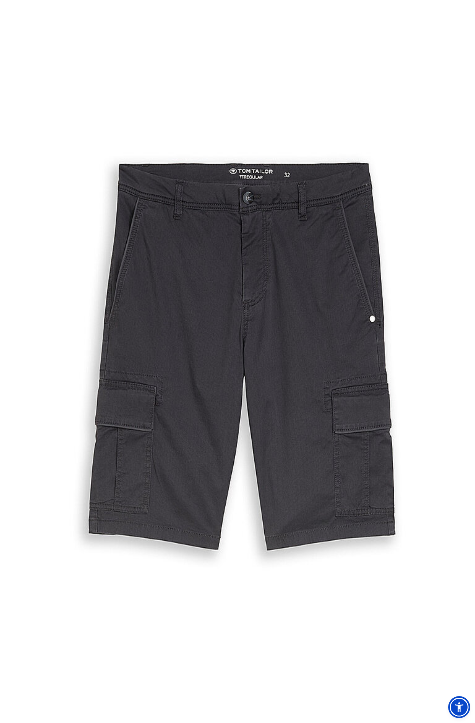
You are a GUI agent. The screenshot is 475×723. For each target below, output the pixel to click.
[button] (459, 707)
